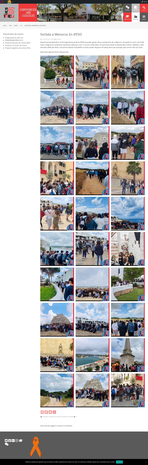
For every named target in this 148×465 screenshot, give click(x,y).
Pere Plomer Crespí (48, 39)
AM (10, 25)
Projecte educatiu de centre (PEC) (17, 43)
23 (21, 25)
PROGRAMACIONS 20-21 (14, 40)
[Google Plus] (13, 440)
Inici (4, 25)
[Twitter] (6, 440)
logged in (53, 426)
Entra (145, 1)
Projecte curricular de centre (16, 45)
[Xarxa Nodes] (6, 444)
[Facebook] (9, 440)
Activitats (45, 417)
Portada (70, 417)
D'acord (119, 462)
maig (16, 25)
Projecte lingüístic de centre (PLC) (17, 48)
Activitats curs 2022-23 (55, 417)
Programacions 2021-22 (14, 38)
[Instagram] (16, 440)
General (65, 417)
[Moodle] (21, 440)
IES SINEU (9, 12)
